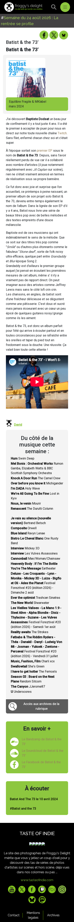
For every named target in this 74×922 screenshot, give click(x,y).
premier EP (44, 150)
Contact (14, 915)
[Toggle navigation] (65, 7)
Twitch (62, 133)
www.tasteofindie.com (37, 880)
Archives (53, 915)
